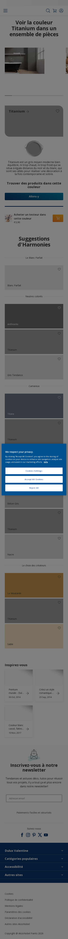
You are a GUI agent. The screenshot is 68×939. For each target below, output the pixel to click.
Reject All (34, 488)
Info (46, 462)
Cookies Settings (34, 471)
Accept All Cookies (34, 479)
